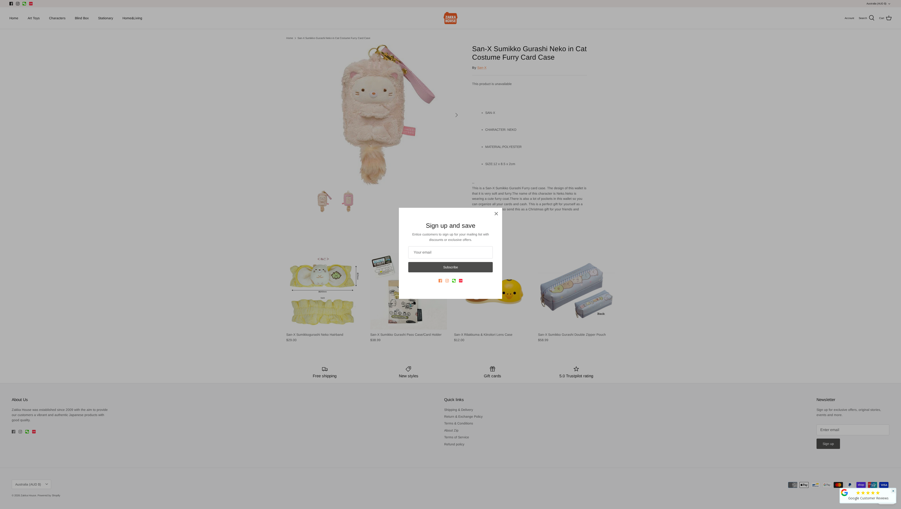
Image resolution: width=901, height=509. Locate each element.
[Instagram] (447, 280)
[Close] (496, 213)
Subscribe (450, 267)
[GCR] (844, 492)
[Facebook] (440, 280)
